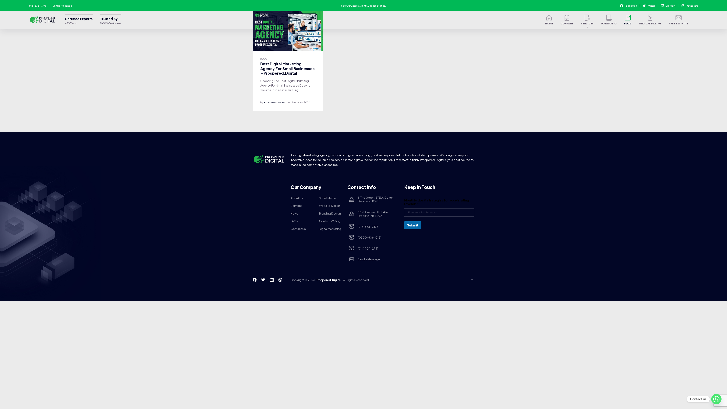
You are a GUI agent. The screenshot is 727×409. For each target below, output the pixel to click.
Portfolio (609, 23)
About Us (297, 198)
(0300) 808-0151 (369, 237)
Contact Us (298, 228)
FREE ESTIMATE (679, 23)
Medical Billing (650, 23)
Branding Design (330, 213)
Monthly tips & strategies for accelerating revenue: (436, 202)
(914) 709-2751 (368, 248)
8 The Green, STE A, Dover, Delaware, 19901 (375, 199)
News (294, 213)
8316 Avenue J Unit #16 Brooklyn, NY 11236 (373, 214)
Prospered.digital (275, 102)
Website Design (330, 205)
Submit (412, 225)
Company (566, 23)
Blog (627, 23)
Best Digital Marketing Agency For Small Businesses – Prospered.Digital (287, 68)
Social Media (327, 198)
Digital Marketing (330, 228)
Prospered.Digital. (329, 280)
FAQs (294, 221)
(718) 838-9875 (38, 5)
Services (587, 23)
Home (549, 23)
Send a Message (62, 5)
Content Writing (329, 221)
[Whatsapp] (716, 399)
